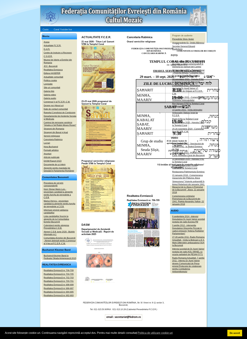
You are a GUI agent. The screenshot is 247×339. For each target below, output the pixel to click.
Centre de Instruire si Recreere (58, 53)
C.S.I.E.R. (48, 56)
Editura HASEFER (52, 73)
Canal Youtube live (63, 29)
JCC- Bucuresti (50, 66)
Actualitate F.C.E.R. (52, 45)
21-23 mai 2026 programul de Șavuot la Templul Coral (96, 102)
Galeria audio (50, 98)
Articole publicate (51, 157)
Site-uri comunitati (52, 87)
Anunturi (47, 154)
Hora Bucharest (51, 147)
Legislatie (48, 84)
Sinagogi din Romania (54, 129)
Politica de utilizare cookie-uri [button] (155, 332)
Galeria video (50, 95)
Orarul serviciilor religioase (141, 41)
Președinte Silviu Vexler (183, 39)
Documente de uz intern (55, 164)
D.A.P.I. (47, 49)
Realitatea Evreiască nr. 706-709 (143, 200)
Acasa (46, 42)
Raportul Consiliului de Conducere (59, 112)
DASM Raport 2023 (52, 161)
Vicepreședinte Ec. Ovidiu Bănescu (188, 43)
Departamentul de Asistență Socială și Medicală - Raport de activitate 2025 (97, 231)
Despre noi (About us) (54, 105)
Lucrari (47, 143)
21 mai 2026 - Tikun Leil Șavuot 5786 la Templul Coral (97, 42)
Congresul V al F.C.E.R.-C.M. (57, 102)
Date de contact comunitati (56, 109)
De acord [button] (235, 333)
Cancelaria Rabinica (53, 139)
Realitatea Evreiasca (53, 70)
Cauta (45, 29)
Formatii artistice (51, 150)
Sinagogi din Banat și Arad (56, 132)
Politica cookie (50, 80)
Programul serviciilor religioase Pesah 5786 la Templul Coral (98, 162)
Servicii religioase (52, 136)
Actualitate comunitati (53, 77)
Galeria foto (49, 91)
